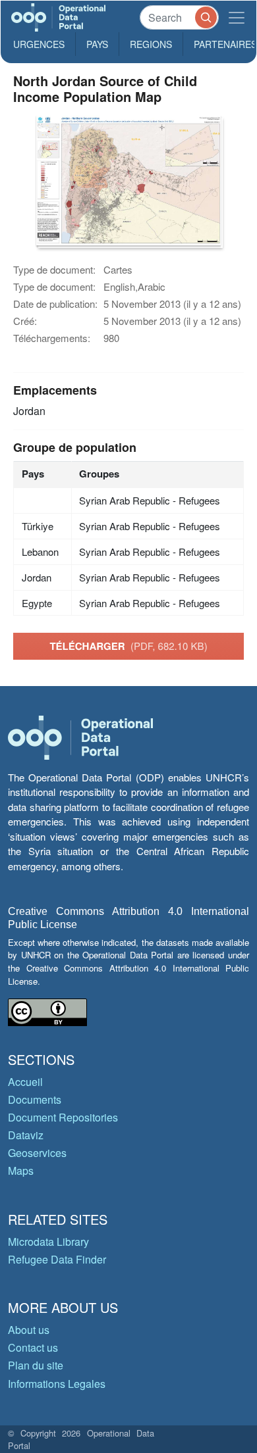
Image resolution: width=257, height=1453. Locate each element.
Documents (34, 1099)
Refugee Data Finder (57, 1259)
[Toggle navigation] (236, 17)
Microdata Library (48, 1241)
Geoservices (37, 1152)
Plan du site (35, 1365)
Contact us (33, 1347)
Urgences (39, 44)
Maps (21, 1170)
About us (28, 1329)
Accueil (25, 1081)
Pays (97, 44)
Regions (151, 44)
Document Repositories (63, 1117)
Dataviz (25, 1135)
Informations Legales (56, 1383)
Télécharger (128, 646)
